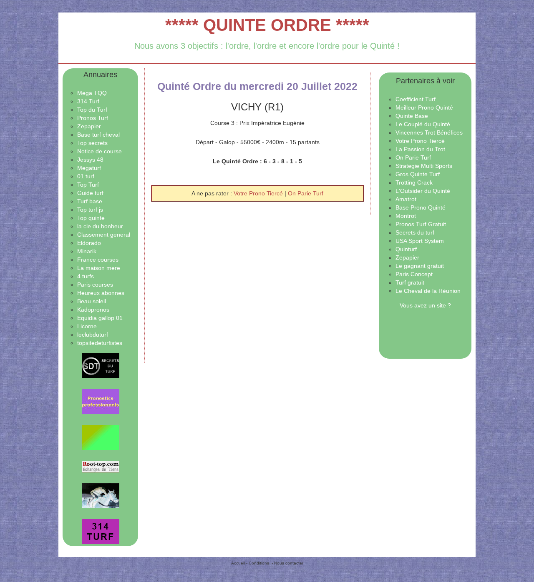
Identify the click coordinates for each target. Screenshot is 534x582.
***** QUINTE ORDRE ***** (267, 25)
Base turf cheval (98, 134)
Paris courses (95, 284)
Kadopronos (93, 309)
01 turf (85, 176)
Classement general (103, 234)
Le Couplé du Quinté (422, 124)
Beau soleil (91, 301)
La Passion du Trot (420, 149)
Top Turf (88, 184)
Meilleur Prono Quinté (424, 107)
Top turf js (90, 209)
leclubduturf (92, 334)
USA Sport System (419, 240)
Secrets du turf (414, 232)
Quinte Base (411, 115)
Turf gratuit (409, 282)
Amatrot (405, 199)
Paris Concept (414, 274)
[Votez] (100, 365)
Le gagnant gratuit (419, 265)
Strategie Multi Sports (423, 165)
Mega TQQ (92, 93)
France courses (97, 259)
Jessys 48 (90, 159)
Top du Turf (92, 109)
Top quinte (91, 218)
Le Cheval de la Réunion (428, 290)
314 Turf (88, 101)
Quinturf (406, 249)
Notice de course (99, 151)
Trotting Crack (414, 182)
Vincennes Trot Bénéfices (429, 132)
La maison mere (98, 268)
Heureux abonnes (100, 293)
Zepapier (89, 126)
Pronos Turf (92, 118)
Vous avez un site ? (425, 305)
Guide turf (90, 193)
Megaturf (89, 168)
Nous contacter (288, 563)
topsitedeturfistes (99, 343)
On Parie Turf (305, 193)
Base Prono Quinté (420, 207)
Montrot (405, 215)
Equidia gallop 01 (100, 318)
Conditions (259, 563)
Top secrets (92, 143)
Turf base (89, 201)
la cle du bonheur (100, 226)
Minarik (86, 251)
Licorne (87, 326)
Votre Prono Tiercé (259, 193)
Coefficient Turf (415, 99)
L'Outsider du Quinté (422, 190)
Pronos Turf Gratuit (420, 224)
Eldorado (89, 243)
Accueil (238, 563)
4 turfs (85, 276)
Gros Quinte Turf (417, 174)
